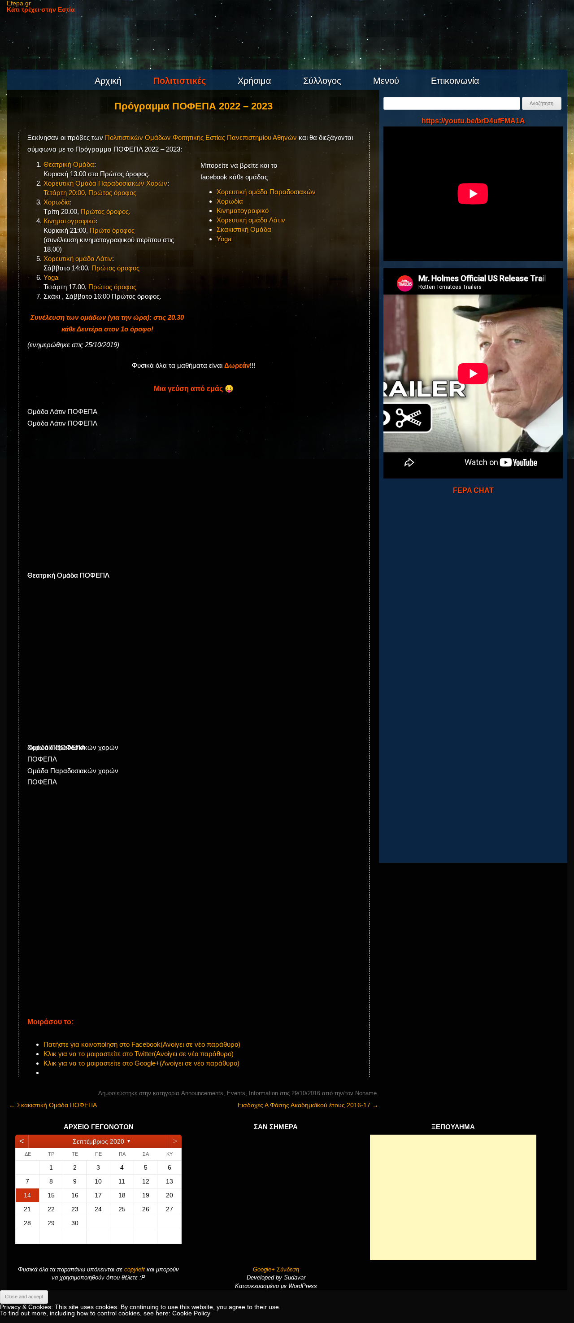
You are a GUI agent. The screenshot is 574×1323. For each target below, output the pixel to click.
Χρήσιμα (254, 81)
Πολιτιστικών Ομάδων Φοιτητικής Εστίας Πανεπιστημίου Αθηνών (201, 137)
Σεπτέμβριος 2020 (98, 1141)
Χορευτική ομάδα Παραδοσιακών (266, 192)
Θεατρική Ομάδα (68, 164)
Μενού (386, 81)
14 (27, 1195)
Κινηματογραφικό (69, 221)
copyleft (135, 1269)
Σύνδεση (288, 1269)
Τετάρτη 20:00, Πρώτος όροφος (89, 192)
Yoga (50, 277)
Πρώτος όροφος (115, 268)
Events (236, 1093)
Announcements (202, 1093)
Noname (366, 1093)
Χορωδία (56, 202)
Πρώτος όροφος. (105, 211)
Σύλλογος (322, 81)
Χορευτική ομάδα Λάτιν (77, 258)
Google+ (264, 1269)
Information (263, 1093)
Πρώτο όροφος (112, 230)
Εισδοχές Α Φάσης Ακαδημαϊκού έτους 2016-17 (308, 1105)
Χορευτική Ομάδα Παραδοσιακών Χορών (105, 183)
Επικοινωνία (455, 81)
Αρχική (108, 81)
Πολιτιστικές (179, 81)
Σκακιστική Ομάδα (244, 229)
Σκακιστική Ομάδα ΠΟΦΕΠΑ (53, 1105)
